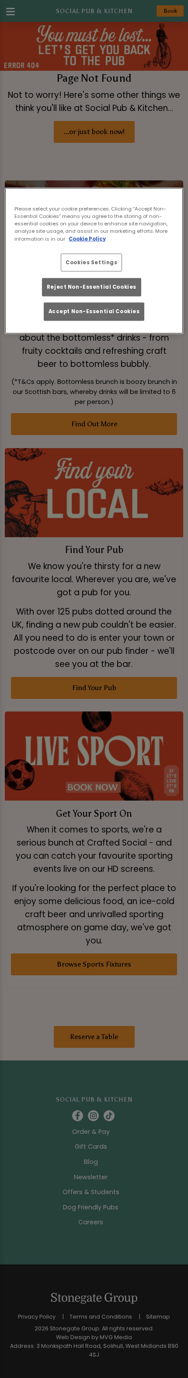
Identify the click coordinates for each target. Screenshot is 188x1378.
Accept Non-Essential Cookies (94, 311)
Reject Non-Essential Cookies (91, 286)
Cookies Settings (91, 262)
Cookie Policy (87, 238)
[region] (94, 261)
